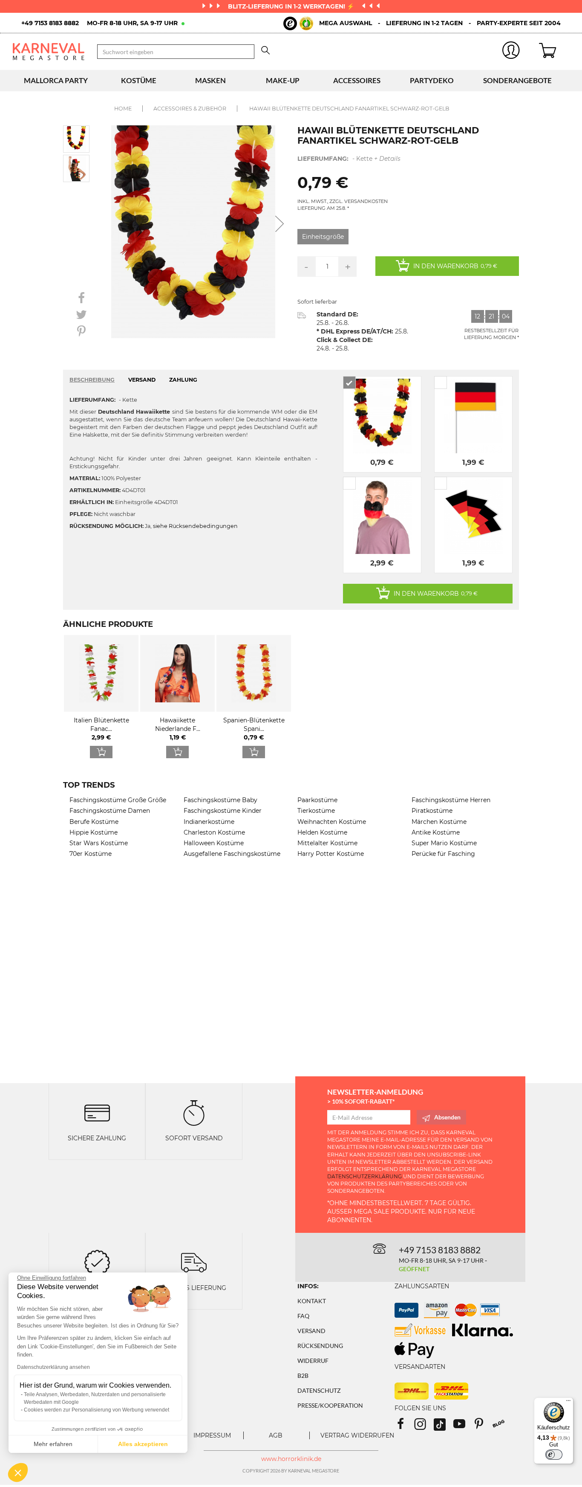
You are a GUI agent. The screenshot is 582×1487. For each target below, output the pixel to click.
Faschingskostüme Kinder (223, 811)
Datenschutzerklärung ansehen (53, 1367)
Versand (311, 1330)
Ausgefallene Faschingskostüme (232, 854)
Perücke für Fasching (443, 854)
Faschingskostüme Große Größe (117, 800)
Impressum (212, 1435)
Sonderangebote (517, 80)
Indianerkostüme (209, 822)
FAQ (303, 1315)
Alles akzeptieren (143, 1444)
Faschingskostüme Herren (451, 800)
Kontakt (311, 1300)
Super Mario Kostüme (444, 843)
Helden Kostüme (322, 832)
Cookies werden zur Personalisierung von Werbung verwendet (96, 1410)
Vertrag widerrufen (357, 1435)
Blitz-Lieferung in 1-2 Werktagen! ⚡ (292, 6)
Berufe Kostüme (93, 822)
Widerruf (312, 1360)
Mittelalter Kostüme (327, 843)
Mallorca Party (56, 80)
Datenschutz (319, 1390)
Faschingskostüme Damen (109, 811)
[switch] (553, 1454)
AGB (275, 1435)
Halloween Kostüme (214, 843)
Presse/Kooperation (330, 1405)
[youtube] (463, 1426)
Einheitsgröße (323, 237)
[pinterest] (483, 1426)
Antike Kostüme (436, 832)
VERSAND (142, 380)
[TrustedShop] (298, 23)
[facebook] (404, 1426)
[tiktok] (443, 1426)
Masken (210, 80)
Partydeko (432, 80)
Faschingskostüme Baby (220, 800)
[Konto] (511, 52)
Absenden (447, 1117)
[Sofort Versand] (194, 1112)
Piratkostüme (432, 811)
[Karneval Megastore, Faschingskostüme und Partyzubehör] (48, 51)
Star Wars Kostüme (98, 843)
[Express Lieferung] (194, 1262)
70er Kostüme (90, 854)
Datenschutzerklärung (364, 1176)
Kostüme (138, 80)
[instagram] (424, 1426)
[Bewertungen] (97, 1262)
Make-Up (283, 80)
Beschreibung (92, 380)
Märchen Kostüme (439, 822)
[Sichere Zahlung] (97, 1112)
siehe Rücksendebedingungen (195, 526)
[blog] (502, 1426)
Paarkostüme (317, 800)
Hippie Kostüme (93, 832)
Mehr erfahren (53, 1444)
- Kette (348, 158)
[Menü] (568, 1402)
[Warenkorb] (554, 51)
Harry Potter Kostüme (330, 854)
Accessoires (356, 80)
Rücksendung (320, 1345)
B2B (302, 1375)
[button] (18, 1472)
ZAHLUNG (183, 380)
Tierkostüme (316, 811)
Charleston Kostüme (214, 832)
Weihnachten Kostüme (331, 822)
